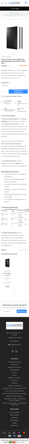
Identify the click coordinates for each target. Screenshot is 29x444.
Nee (14, 442)
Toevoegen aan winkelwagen (18, 91)
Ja (10, 442)
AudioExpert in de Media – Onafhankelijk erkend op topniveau (14, 399)
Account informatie (14, 412)
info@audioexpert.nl (15, 344)
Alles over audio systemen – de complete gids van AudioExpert (15, 403)
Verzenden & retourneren (14, 367)
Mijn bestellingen (14, 415)
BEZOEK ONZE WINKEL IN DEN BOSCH (14, 14)
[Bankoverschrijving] (4, 433)
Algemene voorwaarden (14, 378)
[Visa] (19, 436)
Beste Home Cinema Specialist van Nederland (15, 393)
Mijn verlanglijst (14, 420)
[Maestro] (19, 433)
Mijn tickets (14, 417)
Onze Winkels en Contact (14, 362)
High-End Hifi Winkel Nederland (14, 396)
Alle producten (14, 425)
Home (4, 19)
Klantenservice (14, 364)
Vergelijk (14, 423)
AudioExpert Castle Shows (14, 385)
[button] (14, 54)
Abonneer (22, 311)
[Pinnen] (14, 436)
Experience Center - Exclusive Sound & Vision (14, 388)
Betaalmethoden (14, 370)
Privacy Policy (14, 380)
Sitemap (14, 375)
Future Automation (6, 56)
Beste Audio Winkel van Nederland (15, 391)
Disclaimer (14, 383)
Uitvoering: (5, 83)
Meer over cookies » (20, 442)
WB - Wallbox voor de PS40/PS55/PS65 (7, 275)
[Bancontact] (10, 436)
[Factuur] (14, 433)
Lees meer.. (17, 78)
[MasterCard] (24, 433)
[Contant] (9, 433)
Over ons (14, 372)
